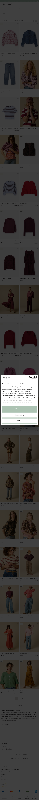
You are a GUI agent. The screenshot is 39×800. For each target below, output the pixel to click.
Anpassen (18, 415)
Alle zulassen (19, 409)
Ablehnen (19, 421)
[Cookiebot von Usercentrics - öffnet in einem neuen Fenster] (29, 377)
